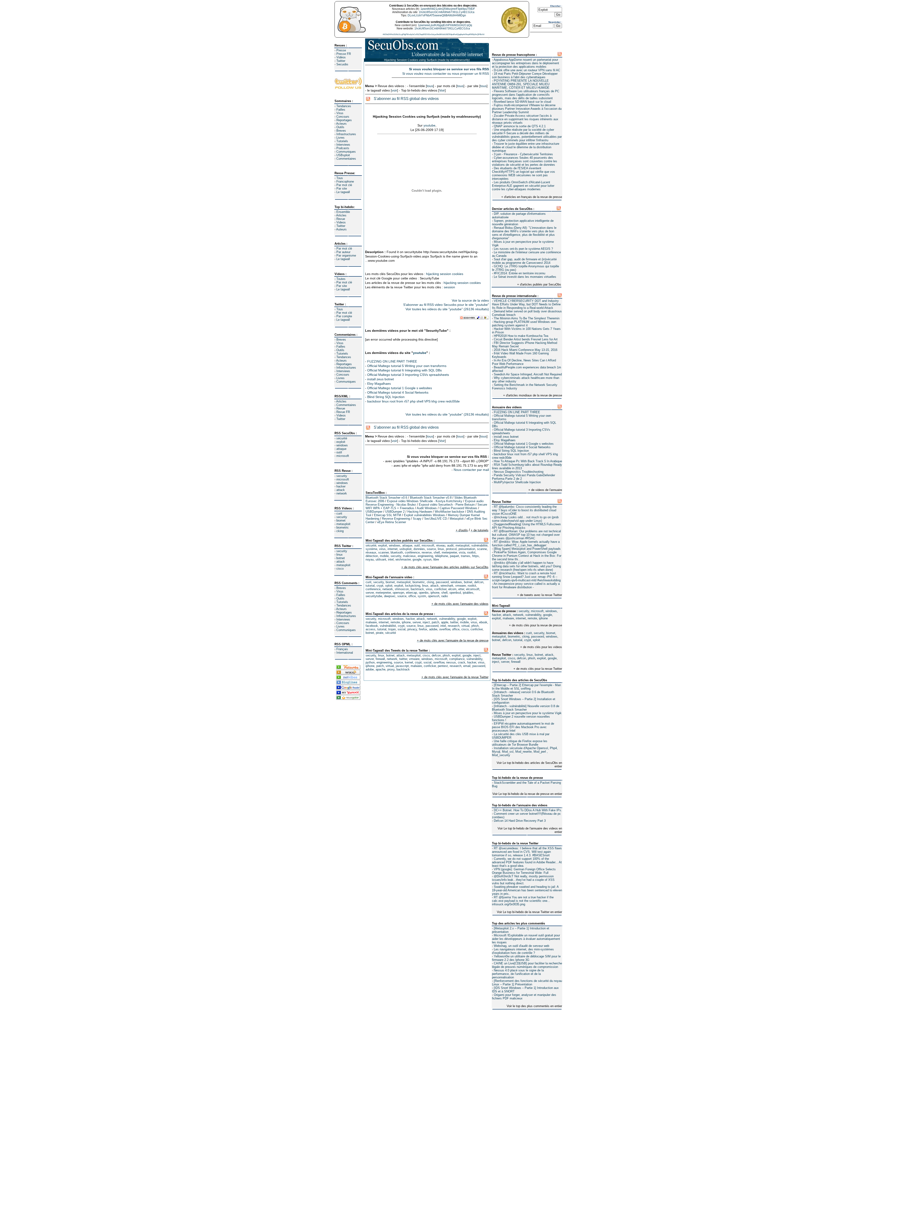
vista (462, 552)
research (453, 626)
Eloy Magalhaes (505, 440)
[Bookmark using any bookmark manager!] (474, 318)
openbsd (455, 592)
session (445, 274)
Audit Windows (427, 508)
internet (521, 618)
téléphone (441, 556)
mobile (384, 556)
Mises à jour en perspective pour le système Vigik (528, 713)
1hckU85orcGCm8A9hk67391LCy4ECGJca (446, 12)
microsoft (342, 456)
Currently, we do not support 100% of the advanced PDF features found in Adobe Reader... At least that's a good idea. (527, 862)
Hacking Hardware (419, 511)
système (371, 549)
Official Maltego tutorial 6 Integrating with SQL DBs (404, 370)
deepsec (389, 596)
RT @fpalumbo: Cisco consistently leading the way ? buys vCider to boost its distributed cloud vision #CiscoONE (524, 510)
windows (342, 445)
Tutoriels (342, 141)
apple (444, 622)
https (475, 556)
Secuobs (342, 64)
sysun (427, 559)
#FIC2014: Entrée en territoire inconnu (519, 273)
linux (339, 554)
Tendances (343, 106)
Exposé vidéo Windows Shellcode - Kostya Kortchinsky (424, 501)
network (341, 493)
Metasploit (457, 518)
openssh (433, 596)
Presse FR (343, 54)
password (537, 636)
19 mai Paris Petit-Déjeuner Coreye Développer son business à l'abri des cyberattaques (525, 75)
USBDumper (374, 511)
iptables (468, 592)
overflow (444, 629)
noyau (370, 559)
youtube (429, 125)
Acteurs (341, 123)
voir (394, 90)
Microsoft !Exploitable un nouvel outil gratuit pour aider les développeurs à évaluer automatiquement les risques (526, 939)
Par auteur (343, 252)
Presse (341, 50)
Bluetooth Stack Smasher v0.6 (386, 497)
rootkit (471, 552)
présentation (467, 549)
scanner (383, 552)
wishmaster (403, 559)
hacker (340, 486)
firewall (515, 661)
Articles (341, 215)
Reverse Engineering (396, 518)
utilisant (381, 559)
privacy (412, 629)
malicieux (409, 556)
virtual (465, 626)
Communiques (346, 151)
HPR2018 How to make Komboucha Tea (521, 336)
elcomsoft (472, 589)
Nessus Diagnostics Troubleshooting (518, 471)
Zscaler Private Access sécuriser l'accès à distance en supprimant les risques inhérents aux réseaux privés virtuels (525, 119)
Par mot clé (344, 185)
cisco (340, 568)
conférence (412, 552)
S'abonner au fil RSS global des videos (406, 99)
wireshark (447, 585)
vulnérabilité (479, 545)
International (344, 652)
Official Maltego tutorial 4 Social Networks (522, 447)
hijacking (432, 274)
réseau (440, 545)
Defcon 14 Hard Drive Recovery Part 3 (520, 820)
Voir (442, 90)
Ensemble (343, 212)
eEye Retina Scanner (391, 522)
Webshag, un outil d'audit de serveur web (521, 946)
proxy (391, 669)
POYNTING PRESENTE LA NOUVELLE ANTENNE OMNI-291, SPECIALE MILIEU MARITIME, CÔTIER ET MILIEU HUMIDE (520, 84)
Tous (339, 178)
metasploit (343, 524)
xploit (536, 640)
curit (339, 513)
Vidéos (341, 57)
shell (437, 552)
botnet (340, 558)
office (412, 596)
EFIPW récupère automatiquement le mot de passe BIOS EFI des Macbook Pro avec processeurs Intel (523, 727)
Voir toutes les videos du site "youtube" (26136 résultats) (447, 309)
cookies (457, 274)
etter (461, 589)
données (419, 549)
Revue (340, 219)
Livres (340, 137)
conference (373, 589)
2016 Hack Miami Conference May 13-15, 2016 (525, 350)
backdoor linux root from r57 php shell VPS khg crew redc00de (413, 401)
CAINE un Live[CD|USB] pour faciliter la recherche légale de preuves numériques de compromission (527, 965)
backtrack (417, 589)
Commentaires (346, 158)
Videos (341, 222)
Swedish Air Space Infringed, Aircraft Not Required (528, 374)
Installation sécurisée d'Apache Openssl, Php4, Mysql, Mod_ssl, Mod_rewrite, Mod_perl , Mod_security (525, 751)
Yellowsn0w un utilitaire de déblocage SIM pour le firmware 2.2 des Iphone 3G (526, 958)
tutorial (517, 640)
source (431, 549)
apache (380, 669)
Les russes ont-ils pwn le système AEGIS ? (523, 248)
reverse (427, 552)
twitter (454, 622)
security (341, 476)
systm (422, 596)
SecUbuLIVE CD (435, 518)
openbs (424, 592)
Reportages (344, 120)
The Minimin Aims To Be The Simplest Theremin (526, 318)
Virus (339, 113)
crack (461, 662)
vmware (460, 585)
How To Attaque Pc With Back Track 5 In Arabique (528, 461)
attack (340, 490)
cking (340, 531)
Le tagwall (343, 192)
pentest (443, 666)
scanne (482, 549)
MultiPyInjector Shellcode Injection (517, 482)
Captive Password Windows (458, 508)
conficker (440, 589)
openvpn (398, 592)
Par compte (344, 316)
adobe (433, 629)
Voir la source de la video (470, 300)
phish (531, 658)
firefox (423, 629)
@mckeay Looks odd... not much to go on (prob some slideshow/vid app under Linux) (525, 518)
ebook (483, 622)
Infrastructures (346, 134)
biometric (342, 527)
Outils (340, 127)
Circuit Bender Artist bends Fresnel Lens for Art (526, 339)
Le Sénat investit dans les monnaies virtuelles (525, 277)
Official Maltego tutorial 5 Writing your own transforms (406, 366)
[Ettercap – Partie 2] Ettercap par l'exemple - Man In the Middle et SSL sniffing (526, 686)
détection (372, 556)
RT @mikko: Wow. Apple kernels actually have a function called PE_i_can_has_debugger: (526, 543)
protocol (451, 549)
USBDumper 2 (395, 511)
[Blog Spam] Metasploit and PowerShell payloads (527, 548)
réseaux (371, 552)
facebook (372, 626)
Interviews (343, 144)
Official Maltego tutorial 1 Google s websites (524, 443)
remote (532, 618)
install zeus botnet (506, 436)
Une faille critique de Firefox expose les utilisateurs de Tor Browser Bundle (519, 742)
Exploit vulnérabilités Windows (424, 515)
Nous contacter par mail (471, 470)
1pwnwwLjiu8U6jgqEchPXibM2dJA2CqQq (445, 25)
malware (508, 618)
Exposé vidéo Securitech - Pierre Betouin (447, 504)
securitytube (374, 596)
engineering (425, 556)
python (370, 662)
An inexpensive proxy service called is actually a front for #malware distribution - (526, 585)
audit (450, 545)
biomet (340, 520)
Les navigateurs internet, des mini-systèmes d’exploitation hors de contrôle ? (523, 951)
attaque (341, 449)
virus (382, 549)
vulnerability (533, 615)
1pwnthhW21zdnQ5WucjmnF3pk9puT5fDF (447, 9)
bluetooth (397, 552)
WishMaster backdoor (449, 511)
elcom (452, 589)
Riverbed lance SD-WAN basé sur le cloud (522, 101)
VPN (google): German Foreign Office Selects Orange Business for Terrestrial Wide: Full (524, 870)
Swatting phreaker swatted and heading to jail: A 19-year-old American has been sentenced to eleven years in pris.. (527, 890)
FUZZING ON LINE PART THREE (517, 412)
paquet (454, 556)
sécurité (341, 438)
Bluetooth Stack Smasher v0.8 (431, 497)
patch (435, 622)
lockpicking (412, 585)
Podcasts (342, 148)
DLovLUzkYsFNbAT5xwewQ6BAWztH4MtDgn (437, 15)
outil (339, 452)
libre (436, 559)
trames (465, 556)
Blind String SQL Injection (511, 450)
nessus (451, 662)
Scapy (417, 518)
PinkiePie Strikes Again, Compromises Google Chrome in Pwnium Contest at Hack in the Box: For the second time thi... (526, 555)
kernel (409, 662)
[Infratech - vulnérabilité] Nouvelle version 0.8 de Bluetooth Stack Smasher (525, 707)
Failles (340, 109)
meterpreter (449, 552)
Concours (342, 116)
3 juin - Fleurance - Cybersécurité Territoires (523, 154)
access (370, 629)
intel (391, 559)
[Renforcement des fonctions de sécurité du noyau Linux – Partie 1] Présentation (527, 982)
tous (430, 86)
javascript (402, 666)
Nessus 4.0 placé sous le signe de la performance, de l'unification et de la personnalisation (518, 974)
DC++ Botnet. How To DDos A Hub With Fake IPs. (528, 810)
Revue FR (343, 412)
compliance (457, 659)
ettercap (411, 592)
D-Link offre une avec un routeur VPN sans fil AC (527, 70)
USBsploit (343, 155)
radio (444, 596)
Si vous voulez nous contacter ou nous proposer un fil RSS (445, 73)
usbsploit (405, 549)
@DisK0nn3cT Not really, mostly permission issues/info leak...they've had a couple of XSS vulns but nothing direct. (523, 879)
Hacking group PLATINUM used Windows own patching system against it (524, 323)
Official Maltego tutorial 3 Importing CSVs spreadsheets (408, 375)
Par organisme (346, 255)
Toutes (340, 279)
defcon (506, 640)
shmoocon (402, 589)
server (505, 661)
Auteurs (341, 229)
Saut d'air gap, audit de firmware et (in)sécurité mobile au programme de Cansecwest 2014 (524, 260)
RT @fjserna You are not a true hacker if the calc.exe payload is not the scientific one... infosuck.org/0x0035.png (523, 901)
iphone (543, 618)
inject (495, 661)
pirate (379, 633)
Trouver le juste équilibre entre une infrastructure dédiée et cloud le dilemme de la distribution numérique (525, 147)
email (466, 666)
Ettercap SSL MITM (387, 515)
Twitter (340, 61)
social (402, 629)
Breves (341, 130)
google (547, 615)
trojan (392, 629)
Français (342, 649)
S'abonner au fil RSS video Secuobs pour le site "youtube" (446, 305)
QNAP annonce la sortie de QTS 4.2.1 (520, 126)
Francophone (345, 181)
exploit (340, 442)
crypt (527, 640)
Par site (341, 188)
